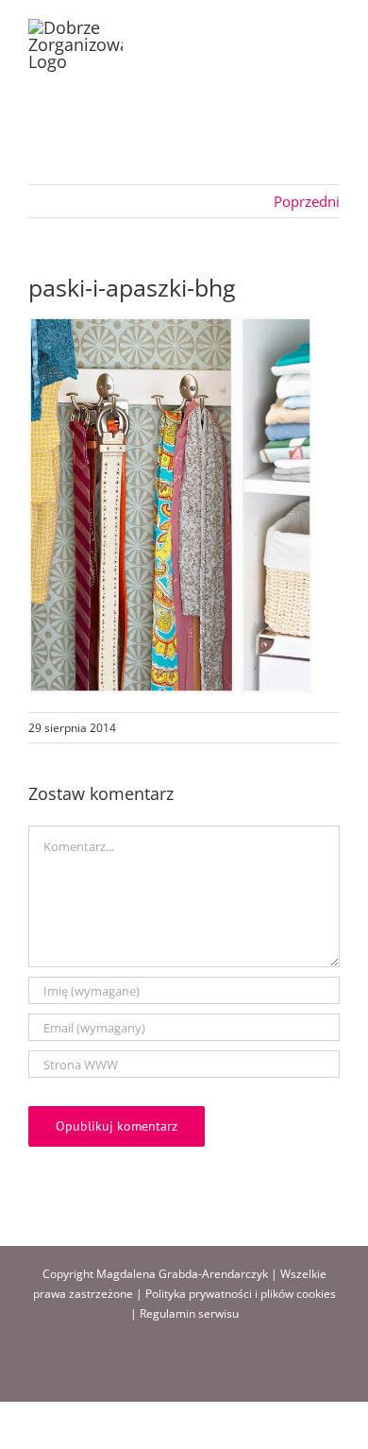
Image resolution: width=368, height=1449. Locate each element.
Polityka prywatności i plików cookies (240, 1294)
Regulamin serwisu (189, 1313)
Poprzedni (307, 201)
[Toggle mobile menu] (332, 29)
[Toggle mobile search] (298, 29)
